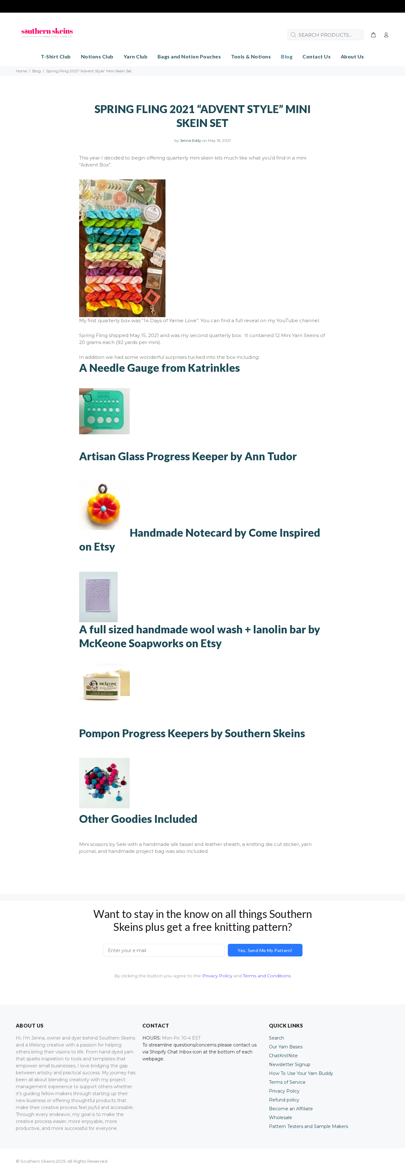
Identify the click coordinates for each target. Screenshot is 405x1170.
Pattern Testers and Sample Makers (308, 1126)
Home (21, 71)
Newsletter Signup (289, 1064)
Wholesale (280, 1117)
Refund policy (284, 1100)
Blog (36, 71)
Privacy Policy (217, 976)
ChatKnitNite (283, 1055)
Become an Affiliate (291, 1109)
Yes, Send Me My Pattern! (265, 950)
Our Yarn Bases (285, 1047)
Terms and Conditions (267, 976)
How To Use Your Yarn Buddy (301, 1073)
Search (276, 1038)
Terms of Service (287, 1082)
